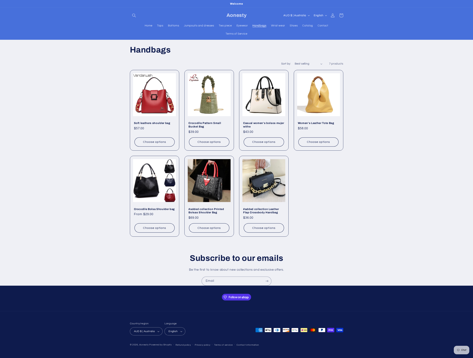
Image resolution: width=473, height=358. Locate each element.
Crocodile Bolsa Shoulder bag (154, 209)
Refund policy (183, 345)
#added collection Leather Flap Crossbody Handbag (261, 211)
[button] (134, 15)
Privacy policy (202, 345)
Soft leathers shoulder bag (152, 123)
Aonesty (144, 345)
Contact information (247, 345)
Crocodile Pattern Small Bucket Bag (204, 125)
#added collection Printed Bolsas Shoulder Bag (206, 211)
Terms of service (223, 345)
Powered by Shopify (160, 345)
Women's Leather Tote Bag (316, 123)
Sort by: (286, 63)
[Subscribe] (267, 281)
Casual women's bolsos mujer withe (263, 125)
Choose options (154, 141)
